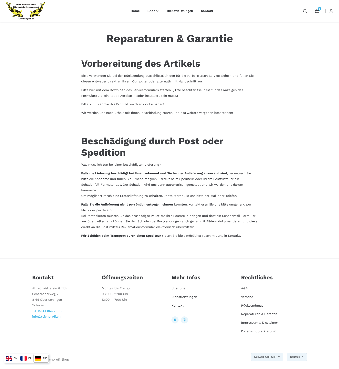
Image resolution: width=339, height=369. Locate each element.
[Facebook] (175, 319)
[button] (151, 11)
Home (135, 11)
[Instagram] (184, 319)
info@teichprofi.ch (46, 316)
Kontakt (207, 11)
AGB (244, 288)
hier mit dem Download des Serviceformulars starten (130, 90)
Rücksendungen (253, 305)
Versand (247, 297)
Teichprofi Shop (57, 359)
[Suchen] (305, 11)
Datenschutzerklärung (258, 331)
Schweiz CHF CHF (265, 356)
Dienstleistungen (180, 11)
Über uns (178, 288)
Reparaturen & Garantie (259, 314)
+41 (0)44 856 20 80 (47, 311)
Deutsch (295, 356)
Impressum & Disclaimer (259, 322)
